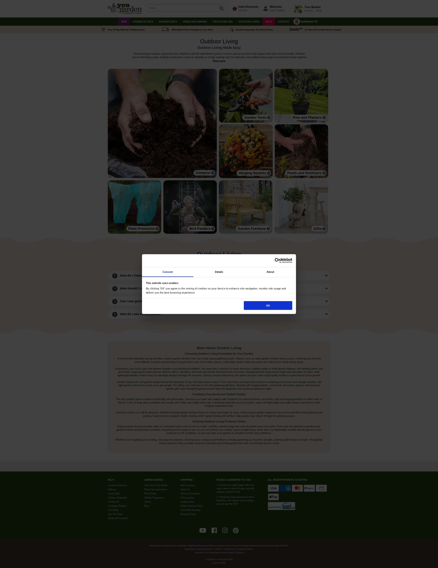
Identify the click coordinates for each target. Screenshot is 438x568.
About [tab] (270, 271)
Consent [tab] (168, 271)
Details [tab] (219, 271)
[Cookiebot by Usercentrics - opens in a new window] (277, 260)
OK (268, 305)
